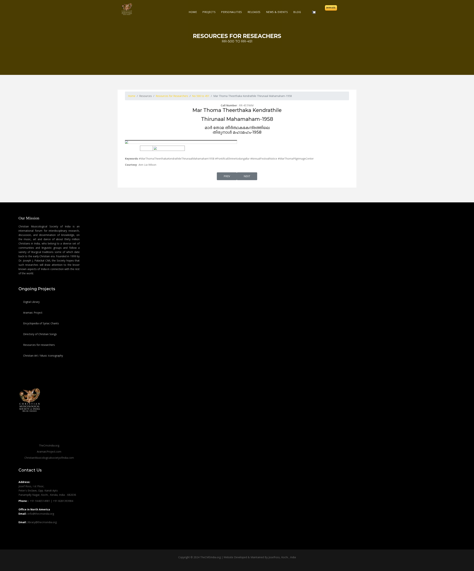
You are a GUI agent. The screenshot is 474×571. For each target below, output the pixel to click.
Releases (254, 12)
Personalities (231, 12)
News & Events (277, 12)
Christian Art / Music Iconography (42, 355)
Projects (209, 12)
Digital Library (31, 302)
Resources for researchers (38, 345)
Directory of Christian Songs (39, 334)
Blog (297, 12)
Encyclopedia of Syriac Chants (40, 323)
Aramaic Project (32, 312)
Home (193, 12)
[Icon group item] (22, 530)
